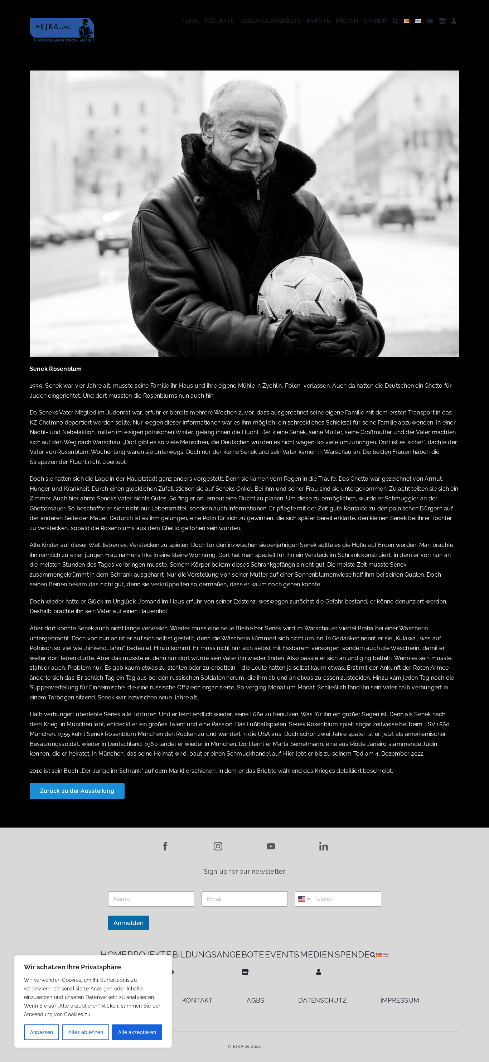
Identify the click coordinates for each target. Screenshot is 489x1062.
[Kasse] (442, 21)
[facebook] (165, 844)
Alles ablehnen (85, 1032)
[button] (395, 21)
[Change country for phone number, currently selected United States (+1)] (303, 899)
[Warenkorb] (430, 21)
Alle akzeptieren (137, 1032)
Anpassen (41, 1032)
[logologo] (62, 20)
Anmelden (128, 922)
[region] (93, 1001)
